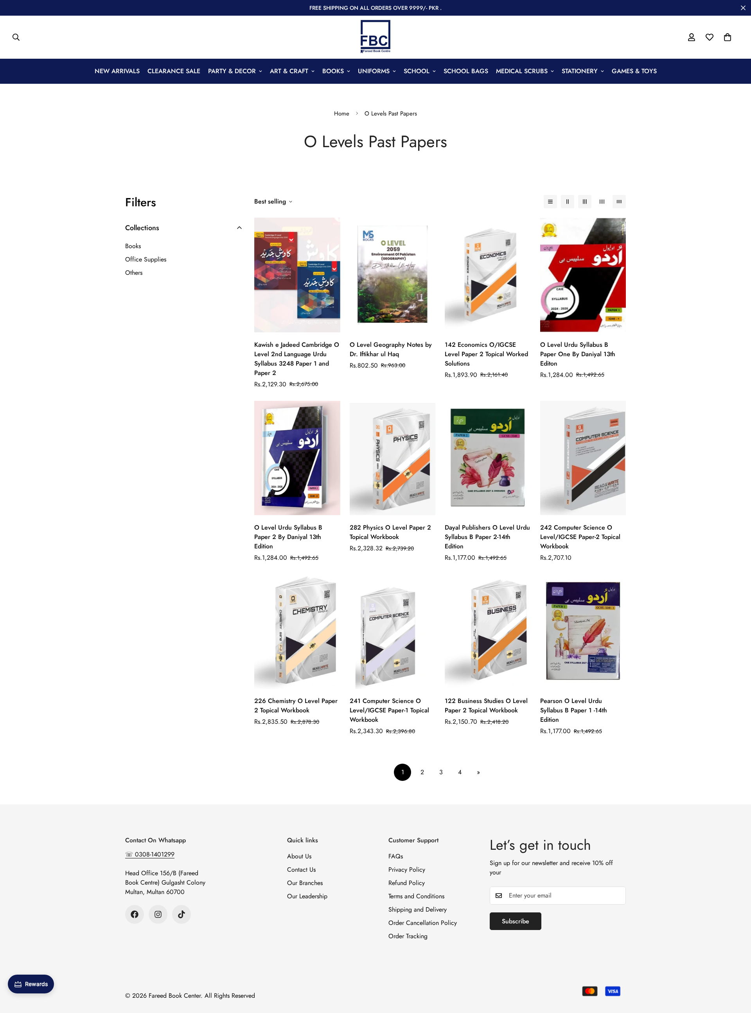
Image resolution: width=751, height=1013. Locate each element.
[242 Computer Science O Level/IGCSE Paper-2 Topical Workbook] (583, 458)
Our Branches (305, 882)
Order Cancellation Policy (422, 922)
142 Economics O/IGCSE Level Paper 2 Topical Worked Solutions (486, 354)
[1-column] (550, 201)
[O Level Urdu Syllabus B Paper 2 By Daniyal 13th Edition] (297, 458)
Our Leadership (307, 896)
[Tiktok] (181, 914)
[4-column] (602, 201)
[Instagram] (158, 914)
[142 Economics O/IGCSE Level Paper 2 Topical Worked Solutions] (488, 275)
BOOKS (333, 71)
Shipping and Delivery (417, 909)
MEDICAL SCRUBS (522, 71)
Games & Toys (634, 71)
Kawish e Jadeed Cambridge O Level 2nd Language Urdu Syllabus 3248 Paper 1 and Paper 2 (296, 358)
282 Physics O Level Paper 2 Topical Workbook (390, 532)
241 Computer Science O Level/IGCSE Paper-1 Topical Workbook (389, 711)
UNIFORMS (374, 71)
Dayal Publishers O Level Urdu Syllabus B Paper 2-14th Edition (487, 537)
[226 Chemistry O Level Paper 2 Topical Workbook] (297, 631)
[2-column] (567, 201)
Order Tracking (408, 936)
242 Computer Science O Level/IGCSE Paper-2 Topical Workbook (580, 537)
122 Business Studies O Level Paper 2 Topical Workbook (486, 706)
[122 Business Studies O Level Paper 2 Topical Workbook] (488, 631)
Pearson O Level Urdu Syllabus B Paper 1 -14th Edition (573, 711)
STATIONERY (580, 71)
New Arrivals (117, 71)
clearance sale (173, 71)
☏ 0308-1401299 (149, 854)
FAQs (395, 856)
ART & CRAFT (289, 71)
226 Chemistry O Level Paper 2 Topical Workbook (296, 706)
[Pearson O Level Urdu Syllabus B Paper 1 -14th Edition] (583, 631)
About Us (299, 856)
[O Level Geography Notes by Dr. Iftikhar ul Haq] (393, 275)
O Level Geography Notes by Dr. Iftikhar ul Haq (391, 349)
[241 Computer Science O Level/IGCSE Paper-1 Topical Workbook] (393, 631)
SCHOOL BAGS (466, 71)
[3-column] (584, 201)
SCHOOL (416, 71)
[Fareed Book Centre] (375, 37)
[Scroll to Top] (736, 970)
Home (341, 113)
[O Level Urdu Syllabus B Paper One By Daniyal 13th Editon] (583, 275)
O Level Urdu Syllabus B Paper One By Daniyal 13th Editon (577, 354)
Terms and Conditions (416, 896)
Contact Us (301, 869)
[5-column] (619, 201)
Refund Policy (406, 882)
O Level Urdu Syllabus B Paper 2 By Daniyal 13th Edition (288, 537)
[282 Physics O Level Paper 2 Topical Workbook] (393, 458)
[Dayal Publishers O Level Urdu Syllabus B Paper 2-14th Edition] (488, 458)
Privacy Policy (406, 869)
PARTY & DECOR (232, 71)
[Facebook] (134, 914)
